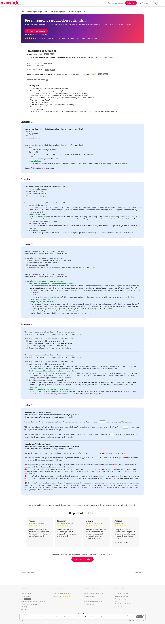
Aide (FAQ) (24, 607)
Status (23, 609)
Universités (96, 599)
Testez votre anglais (36, 31)
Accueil (23, 12)
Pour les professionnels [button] (92, 589)
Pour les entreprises (115, 3)
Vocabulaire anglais (121, 596)
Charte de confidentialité (123, 604)
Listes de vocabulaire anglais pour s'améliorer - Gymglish (63, 12)
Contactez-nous (26, 596)
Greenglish (24, 601)
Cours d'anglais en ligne (35, 12)
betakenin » (138, 573)
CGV (120, 606)
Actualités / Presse (26, 604)
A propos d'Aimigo (26, 593)
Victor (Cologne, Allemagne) (36, 523)
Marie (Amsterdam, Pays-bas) (65, 523)
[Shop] (155, 3)
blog (35, 604)
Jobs (25, 599)
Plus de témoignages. (121, 542)
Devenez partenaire (90, 604)
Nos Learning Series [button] (58, 589)
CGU (116, 606)
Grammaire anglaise (121, 593)
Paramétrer (131, 617)
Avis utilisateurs (57, 596)
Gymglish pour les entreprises (93, 593)
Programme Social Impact (38, 601)
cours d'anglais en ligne (103, 554)
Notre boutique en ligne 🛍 (60, 593)
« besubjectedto (28, 573)
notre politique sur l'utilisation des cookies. (99, 617)
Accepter (139, 617)
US (53, 54)
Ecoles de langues (89, 596)
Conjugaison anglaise (122, 599)
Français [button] (145, 3)
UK (47, 54)
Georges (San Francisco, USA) (94, 523)
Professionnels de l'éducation (93, 601)
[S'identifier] (161, 3)
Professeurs (87, 599)
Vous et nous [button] (25, 589)
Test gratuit (131, 3)
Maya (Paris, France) (120, 523)
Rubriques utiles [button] (120, 589)
